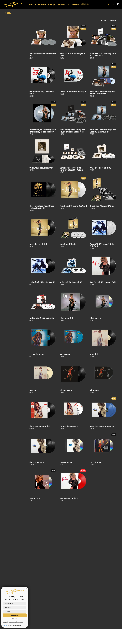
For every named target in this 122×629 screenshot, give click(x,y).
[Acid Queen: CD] (104, 374)
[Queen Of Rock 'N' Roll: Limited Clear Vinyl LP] (73, 189)
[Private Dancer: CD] (104, 301)
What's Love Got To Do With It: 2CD (100, 168)
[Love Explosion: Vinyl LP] (43, 338)
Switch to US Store (85, 4)
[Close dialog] (26, 588)
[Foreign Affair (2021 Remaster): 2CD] (73, 265)
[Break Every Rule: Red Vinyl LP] (73, 482)
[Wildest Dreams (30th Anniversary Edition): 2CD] (43, 37)
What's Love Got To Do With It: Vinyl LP (41, 168)
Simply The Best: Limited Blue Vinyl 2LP (102, 426)
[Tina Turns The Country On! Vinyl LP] (43, 410)
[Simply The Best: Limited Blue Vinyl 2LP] (104, 410)
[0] (116, 4)
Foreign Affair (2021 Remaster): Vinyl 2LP (42, 282)
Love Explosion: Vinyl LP (36, 354)
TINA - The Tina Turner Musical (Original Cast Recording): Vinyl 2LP (41, 207)
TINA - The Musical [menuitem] (73, 4)
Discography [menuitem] (51, 4)
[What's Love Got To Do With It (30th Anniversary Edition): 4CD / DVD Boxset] (73, 151)
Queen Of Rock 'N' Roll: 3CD (68, 244)
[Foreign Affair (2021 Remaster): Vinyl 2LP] (43, 265)
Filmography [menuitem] (61, 4)
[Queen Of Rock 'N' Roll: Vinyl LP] (43, 227)
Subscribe (14, 615)
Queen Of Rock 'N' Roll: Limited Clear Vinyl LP (73, 206)
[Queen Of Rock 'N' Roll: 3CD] (73, 227)
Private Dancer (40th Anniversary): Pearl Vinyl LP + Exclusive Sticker (102, 93)
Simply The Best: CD (66, 462)
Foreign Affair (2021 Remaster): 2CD (71, 282)
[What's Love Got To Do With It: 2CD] (104, 151)
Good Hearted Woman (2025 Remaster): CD (73, 92)
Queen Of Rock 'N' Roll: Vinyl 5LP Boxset (102, 206)
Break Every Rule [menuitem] (40, 4)
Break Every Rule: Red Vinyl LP (69, 498)
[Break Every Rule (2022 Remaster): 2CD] (43, 301)
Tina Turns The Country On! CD (69, 426)
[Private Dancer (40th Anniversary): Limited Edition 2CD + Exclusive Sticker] (104, 113)
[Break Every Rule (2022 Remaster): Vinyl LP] (104, 265)
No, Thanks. (14, 618)
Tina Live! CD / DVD (95, 462)
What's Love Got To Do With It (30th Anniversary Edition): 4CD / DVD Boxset (71, 169)
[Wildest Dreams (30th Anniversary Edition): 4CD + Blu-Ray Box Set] (104, 37)
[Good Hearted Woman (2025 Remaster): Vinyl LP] (43, 75)
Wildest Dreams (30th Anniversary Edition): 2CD (42, 55)
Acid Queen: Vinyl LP (66, 390)
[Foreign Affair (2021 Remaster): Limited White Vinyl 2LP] (104, 227)
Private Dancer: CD (95, 318)
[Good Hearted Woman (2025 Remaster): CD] (73, 75)
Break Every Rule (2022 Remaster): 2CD (41, 318)
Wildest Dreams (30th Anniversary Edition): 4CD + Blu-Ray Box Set (103, 55)
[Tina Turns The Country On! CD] (73, 410)
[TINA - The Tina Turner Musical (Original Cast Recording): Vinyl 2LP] (43, 189)
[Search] (109, 4)
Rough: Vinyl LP (94, 354)
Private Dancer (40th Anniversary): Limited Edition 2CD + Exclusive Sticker (103, 131)
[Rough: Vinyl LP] (104, 338)
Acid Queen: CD (94, 390)
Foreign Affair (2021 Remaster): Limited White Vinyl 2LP (102, 245)
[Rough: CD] (43, 374)
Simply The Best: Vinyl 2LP (37, 462)
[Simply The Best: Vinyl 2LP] (43, 446)
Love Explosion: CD (65, 354)
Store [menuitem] (30, 4)
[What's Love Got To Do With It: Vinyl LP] (43, 151)
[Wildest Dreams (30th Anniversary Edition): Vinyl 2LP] (73, 37)
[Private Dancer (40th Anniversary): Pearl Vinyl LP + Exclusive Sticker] (104, 75)
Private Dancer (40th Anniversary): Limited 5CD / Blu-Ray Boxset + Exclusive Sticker (73, 131)
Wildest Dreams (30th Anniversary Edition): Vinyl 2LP (73, 55)
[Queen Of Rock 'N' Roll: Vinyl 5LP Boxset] (104, 189)
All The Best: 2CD (34, 498)
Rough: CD (32, 390)
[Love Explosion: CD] (73, 338)
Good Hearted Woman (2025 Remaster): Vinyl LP (41, 93)
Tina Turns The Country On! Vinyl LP (40, 426)
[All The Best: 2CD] (43, 482)
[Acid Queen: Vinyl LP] (73, 374)
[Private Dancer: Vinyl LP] (73, 301)
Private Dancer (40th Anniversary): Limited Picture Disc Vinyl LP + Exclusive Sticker (42, 131)
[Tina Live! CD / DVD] (104, 446)
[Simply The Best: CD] (73, 446)
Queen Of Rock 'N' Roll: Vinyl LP (38, 244)
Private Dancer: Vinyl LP (67, 318)
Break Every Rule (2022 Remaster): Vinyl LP (103, 282)
